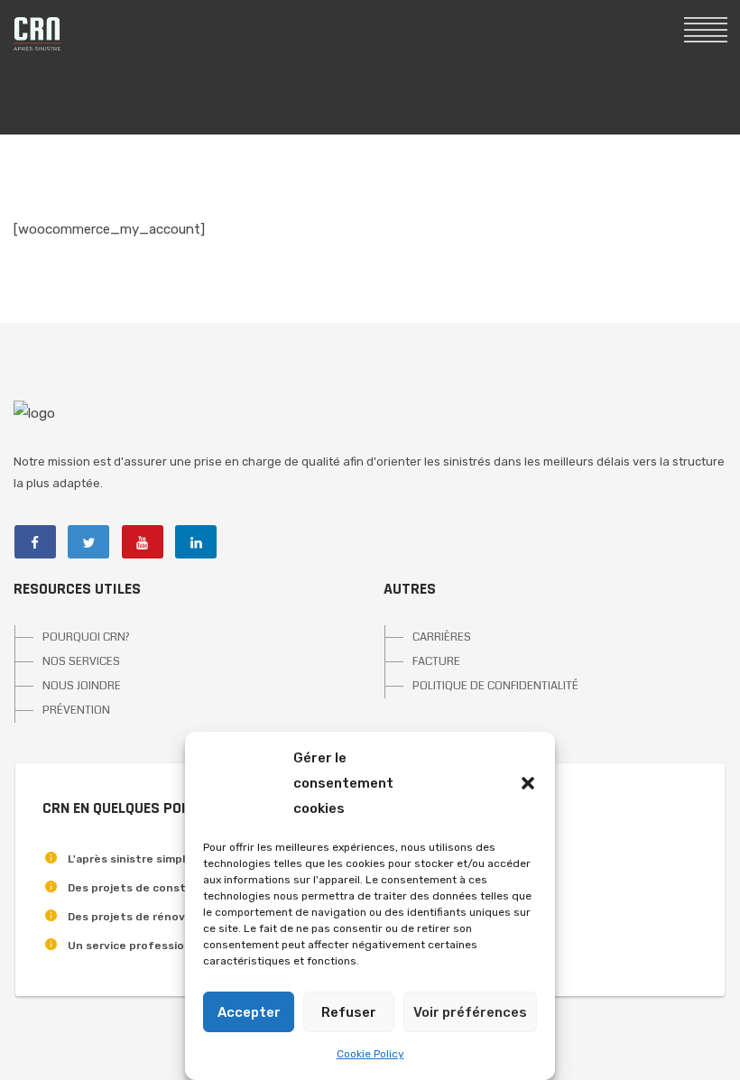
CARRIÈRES (441, 637)
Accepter (249, 1012)
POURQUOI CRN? (86, 637)
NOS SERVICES (81, 661)
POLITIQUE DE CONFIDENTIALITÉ (495, 686)
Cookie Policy (370, 1054)
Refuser (348, 1012)
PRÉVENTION (76, 710)
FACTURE (436, 661)
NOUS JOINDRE (81, 686)
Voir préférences (470, 1012)
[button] (528, 783)
